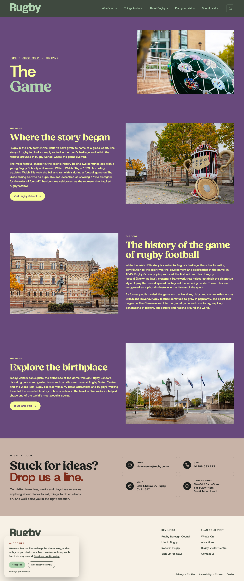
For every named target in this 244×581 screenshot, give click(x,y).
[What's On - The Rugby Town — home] (25, 8)
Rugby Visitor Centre (213, 548)
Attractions (207, 542)
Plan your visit (183, 8)
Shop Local (209, 8)
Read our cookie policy (46, 556)
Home (13, 58)
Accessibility (205, 574)
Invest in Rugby (170, 548)
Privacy (180, 574)
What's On (207, 537)
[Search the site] (230, 8)
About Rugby (157, 8)
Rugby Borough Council (175, 537)
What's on (108, 8)
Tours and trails (25, 406)
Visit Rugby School (27, 196)
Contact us (207, 554)
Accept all (17, 564)
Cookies (191, 574)
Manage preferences (19, 571)
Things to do (132, 8)
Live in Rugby (169, 542)
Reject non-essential (41, 564)
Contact (219, 574)
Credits (230, 574)
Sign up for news (171, 554)
